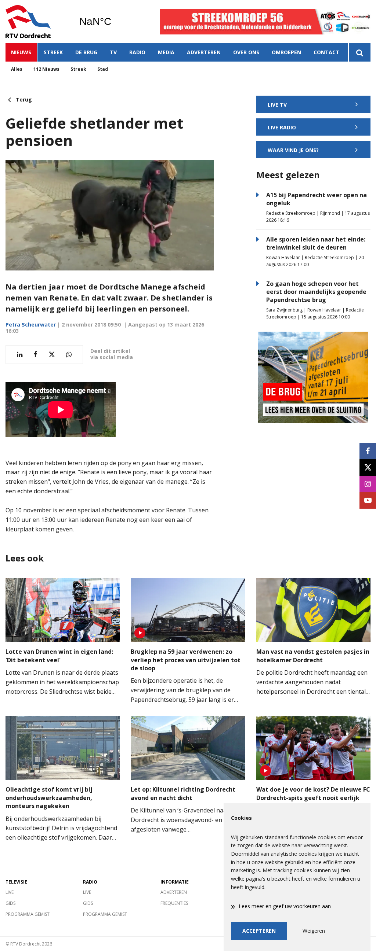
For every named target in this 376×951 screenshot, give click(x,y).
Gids (10, 903)
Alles (16, 69)
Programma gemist (28, 914)
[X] (367, 467)
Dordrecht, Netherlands (114, 22)
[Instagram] (367, 484)
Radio (137, 52)
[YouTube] (367, 500)
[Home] (37, 21)
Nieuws (21, 52)
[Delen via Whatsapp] (69, 355)
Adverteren (204, 52)
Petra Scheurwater (31, 324)
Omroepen (286, 52)
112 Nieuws (46, 69)
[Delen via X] (52, 355)
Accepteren (259, 930)
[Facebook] (367, 451)
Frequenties (174, 903)
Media (166, 52)
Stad (102, 69)
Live (10, 892)
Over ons (246, 52)
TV (113, 52)
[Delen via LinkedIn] (19, 355)
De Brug (86, 52)
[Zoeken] (359, 52)
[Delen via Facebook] (35, 355)
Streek (53, 52)
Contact (326, 52)
